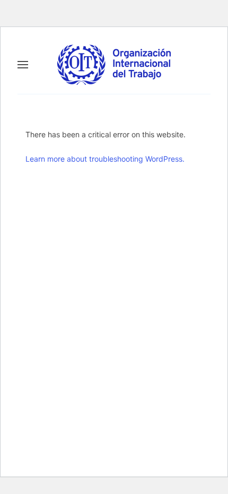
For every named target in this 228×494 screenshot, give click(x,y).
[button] (22, 65)
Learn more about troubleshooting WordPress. (105, 158)
